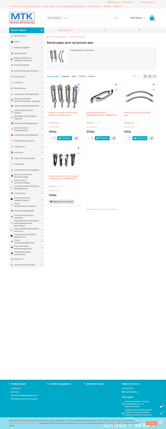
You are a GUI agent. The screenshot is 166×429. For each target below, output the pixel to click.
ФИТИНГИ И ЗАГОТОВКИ (24, 265)
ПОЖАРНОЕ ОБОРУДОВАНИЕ (26, 135)
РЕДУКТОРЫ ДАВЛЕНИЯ (24, 158)
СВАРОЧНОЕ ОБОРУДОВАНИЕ (26, 170)
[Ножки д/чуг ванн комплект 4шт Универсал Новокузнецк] (64, 96)
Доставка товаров (48, 6)
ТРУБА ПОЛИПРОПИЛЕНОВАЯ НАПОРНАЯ (26, 230)
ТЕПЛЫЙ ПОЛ (20, 193)
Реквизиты (117, 6)
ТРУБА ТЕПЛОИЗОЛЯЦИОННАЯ (24, 241)
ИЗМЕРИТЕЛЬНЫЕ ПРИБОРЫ (26, 71)
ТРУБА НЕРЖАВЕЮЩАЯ (24, 211)
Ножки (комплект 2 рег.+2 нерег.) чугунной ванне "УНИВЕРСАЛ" (64, 177)
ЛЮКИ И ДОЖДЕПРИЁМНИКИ (26, 106)
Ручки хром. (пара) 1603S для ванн (137, 114)
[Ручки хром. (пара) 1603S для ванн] (139, 96)
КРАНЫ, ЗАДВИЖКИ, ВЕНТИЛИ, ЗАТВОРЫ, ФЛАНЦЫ (27, 100)
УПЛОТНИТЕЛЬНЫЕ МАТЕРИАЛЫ (22, 253)
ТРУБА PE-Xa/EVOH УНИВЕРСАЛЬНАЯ (22, 199)
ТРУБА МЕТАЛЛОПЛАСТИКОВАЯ (25, 205)
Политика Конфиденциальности (24, 395)
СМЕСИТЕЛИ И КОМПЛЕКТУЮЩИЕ (22, 181)
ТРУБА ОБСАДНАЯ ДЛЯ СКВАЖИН (23, 216)
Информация (18, 384)
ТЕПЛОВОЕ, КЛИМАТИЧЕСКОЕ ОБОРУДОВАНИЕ (26, 187)
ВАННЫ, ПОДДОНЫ (22, 48)
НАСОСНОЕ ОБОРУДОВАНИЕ (26, 123)
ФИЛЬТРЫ (18, 259)
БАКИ (16, 42)
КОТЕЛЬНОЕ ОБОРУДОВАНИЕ (26, 94)
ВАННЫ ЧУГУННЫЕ (77, 37)
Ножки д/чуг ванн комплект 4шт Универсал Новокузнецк (63, 114)
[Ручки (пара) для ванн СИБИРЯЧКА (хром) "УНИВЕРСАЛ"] (101, 96)
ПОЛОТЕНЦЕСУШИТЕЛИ (24, 141)
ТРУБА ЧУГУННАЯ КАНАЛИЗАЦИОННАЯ (23, 247)
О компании (13, 6)
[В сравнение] (78, 90)
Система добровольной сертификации (71, 6)
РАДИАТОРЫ (19, 147)
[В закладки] (78, 85)
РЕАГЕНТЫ (18, 153)
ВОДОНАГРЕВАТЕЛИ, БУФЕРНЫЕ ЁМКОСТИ (23, 59)
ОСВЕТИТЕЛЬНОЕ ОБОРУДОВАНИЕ (21, 129)
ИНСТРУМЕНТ (20, 77)
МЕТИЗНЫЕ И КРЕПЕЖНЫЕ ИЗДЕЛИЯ (25, 117)
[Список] (149, 76)
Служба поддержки (60, 384)
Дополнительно (95, 384)
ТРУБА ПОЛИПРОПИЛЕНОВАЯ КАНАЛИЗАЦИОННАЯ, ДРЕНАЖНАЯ (26, 223)
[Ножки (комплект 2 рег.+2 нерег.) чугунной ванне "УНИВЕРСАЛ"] (64, 160)
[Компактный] (154, 76)
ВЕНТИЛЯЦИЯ (20, 53)
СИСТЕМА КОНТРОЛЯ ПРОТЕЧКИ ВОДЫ (23, 176)
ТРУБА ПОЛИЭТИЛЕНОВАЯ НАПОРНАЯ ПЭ (25, 236)
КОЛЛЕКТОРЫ (20, 88)
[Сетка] (145, 76)
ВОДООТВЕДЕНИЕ (21, 65)
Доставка (15, 392)
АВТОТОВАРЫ (20, 36)
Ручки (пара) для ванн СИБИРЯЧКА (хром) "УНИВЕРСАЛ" (101, 114)
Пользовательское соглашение (24, 399)
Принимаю (151, 423)
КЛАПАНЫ (18, 83)
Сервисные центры (94, 6)
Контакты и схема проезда (29, 6)
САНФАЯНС (19, 164)
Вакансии (107, 6)
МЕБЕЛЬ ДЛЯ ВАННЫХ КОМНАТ (23, 111)
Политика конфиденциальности (24, 423)
